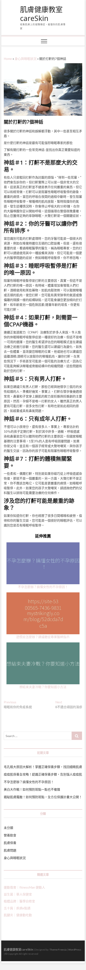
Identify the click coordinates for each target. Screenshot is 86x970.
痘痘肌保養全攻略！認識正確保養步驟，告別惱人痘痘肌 (43, 774)
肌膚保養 (10, 843)
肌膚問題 (10, 850)
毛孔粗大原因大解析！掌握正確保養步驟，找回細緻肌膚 (43, 767)
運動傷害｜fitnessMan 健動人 (24, 887)
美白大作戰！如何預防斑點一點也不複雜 (32, 789)
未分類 (8, 828)
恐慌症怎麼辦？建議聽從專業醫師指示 (43, 637)
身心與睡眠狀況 (26, 58)
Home (8, 58)
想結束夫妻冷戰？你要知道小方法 (42, 687)
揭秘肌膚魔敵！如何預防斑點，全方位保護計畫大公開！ (43, 797)
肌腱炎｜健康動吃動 (18, 915)
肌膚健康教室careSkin (41, 14)
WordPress (74, 949)
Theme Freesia (58, 949)
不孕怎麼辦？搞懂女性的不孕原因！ (43, 587)
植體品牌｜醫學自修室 (19, 901)
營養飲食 (10, 835)
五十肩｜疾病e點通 (17, 908)
